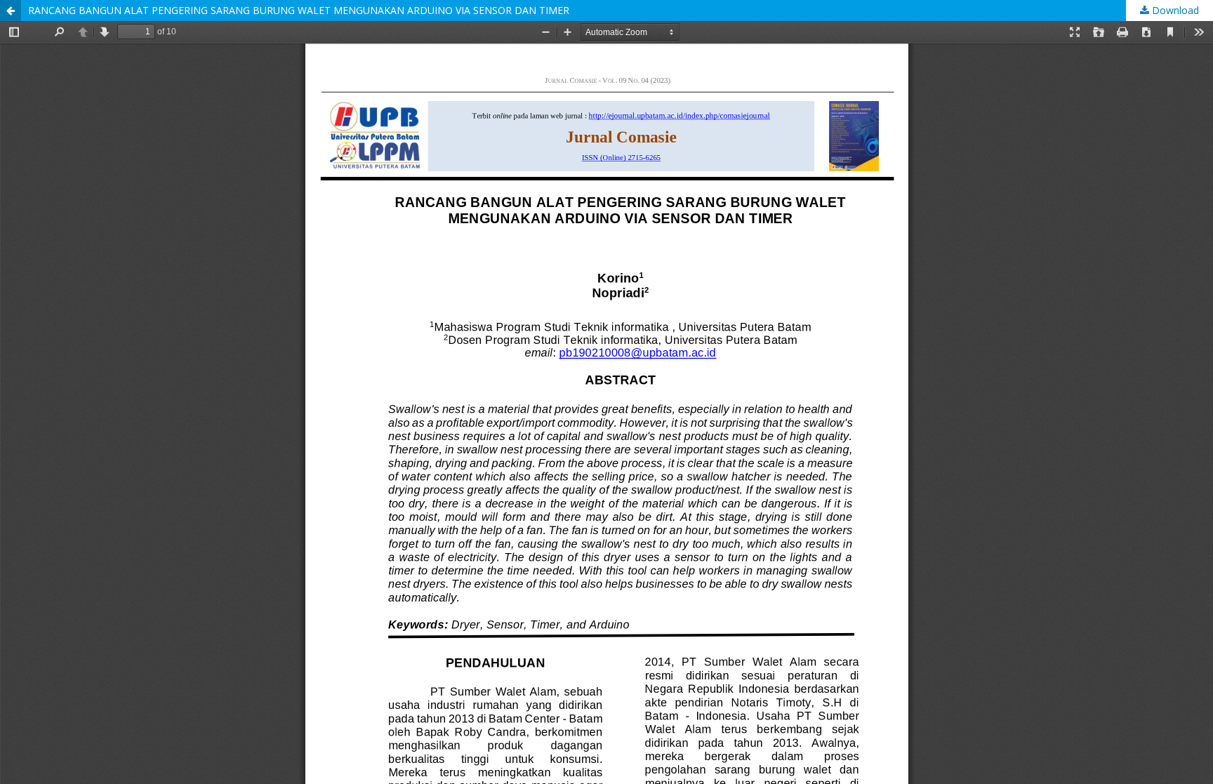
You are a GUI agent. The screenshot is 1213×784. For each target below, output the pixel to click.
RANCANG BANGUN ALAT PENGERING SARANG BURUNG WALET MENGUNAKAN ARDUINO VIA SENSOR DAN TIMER (298, 10)
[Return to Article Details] (10, 10)
